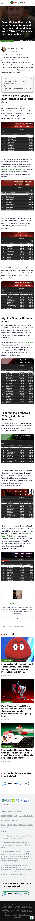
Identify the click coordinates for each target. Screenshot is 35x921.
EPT (15, 816)
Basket (9, 825)
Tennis (15, 825)
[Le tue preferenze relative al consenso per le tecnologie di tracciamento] (32, 917)
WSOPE (10, 816)
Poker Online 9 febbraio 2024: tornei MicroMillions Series (15, 82)
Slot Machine (11, 836)
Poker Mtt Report (7, 41)
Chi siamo (7, 915)
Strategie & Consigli (16, 838)
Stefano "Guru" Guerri (16, 49)
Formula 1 (22, 825)
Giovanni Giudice (7, 626)
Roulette (5, 838)
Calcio (3, 825)
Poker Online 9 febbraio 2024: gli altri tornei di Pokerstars (17, 89)
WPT (20, 816)
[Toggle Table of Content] (29, 78)
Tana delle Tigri (28, 816)
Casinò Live (21, 836)
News (3, 836)
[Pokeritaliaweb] (17, 3)
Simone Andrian (24, 626)
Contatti (15, 915)
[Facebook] (17, 619)
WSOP (3, 816)
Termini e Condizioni (24, 915)
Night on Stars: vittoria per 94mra (14, 86)
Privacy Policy (5, 804)
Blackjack (29, 836)
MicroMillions (16, 626)
